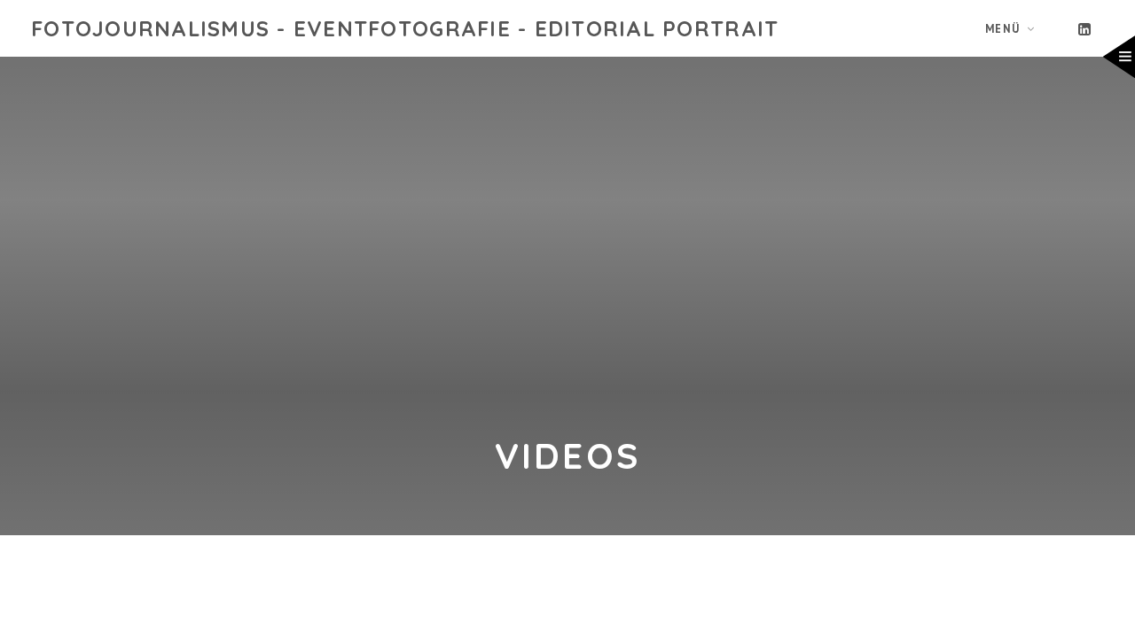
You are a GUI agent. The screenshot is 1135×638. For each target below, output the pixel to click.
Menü (1003, 28)
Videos (568, 455)
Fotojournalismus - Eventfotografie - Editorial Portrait (405, 28)
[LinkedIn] (1085, 28)
